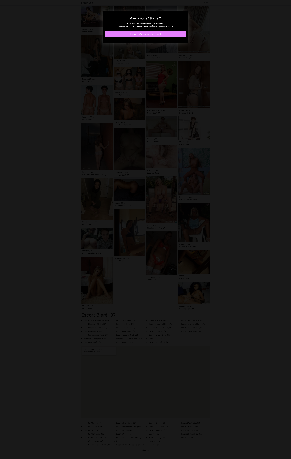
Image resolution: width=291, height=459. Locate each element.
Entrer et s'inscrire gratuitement (145, 34)
